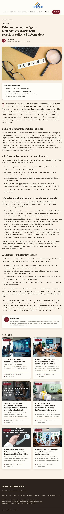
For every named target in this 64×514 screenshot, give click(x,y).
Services (33, 12)
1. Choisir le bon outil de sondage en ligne (17, 88)
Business (13, 12)
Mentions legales (51, 495)
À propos (47, 12)
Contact (56, 12)
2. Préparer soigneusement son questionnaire (19, 91)
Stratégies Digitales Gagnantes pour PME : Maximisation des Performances (46, 451)
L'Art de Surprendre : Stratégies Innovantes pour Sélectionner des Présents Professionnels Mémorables (45, 406)
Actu (18, 12)
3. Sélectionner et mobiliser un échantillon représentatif (21, 94)
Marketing (25, 12)
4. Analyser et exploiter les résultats (16, 96)
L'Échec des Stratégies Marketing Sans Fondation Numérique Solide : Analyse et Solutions (47, 361)
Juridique (40, 12)
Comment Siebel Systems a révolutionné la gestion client (14, 360)
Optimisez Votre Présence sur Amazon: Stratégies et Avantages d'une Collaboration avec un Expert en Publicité (15, 406)
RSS (59, 495)
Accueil (6, 12)
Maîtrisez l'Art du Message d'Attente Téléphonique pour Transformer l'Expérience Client (16, 451)
